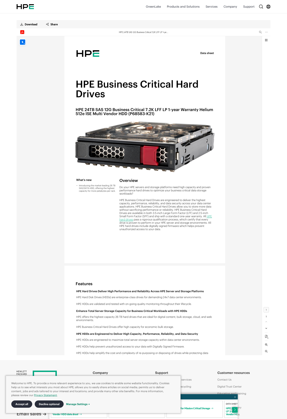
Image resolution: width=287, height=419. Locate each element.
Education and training (231, 393)
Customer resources (233, 373)
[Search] (261, 6)
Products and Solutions (183, 6)
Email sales (29, 414)
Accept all (21, 404)
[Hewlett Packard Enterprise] (25, 6)
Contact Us (224, 379)
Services (212, 6)
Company (230, 6)
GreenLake (153, 6)
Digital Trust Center (229, 386)
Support (248, 6)
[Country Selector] (268, 6)
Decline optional (49, 404)
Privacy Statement (45, 395)
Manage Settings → (78, 404)
